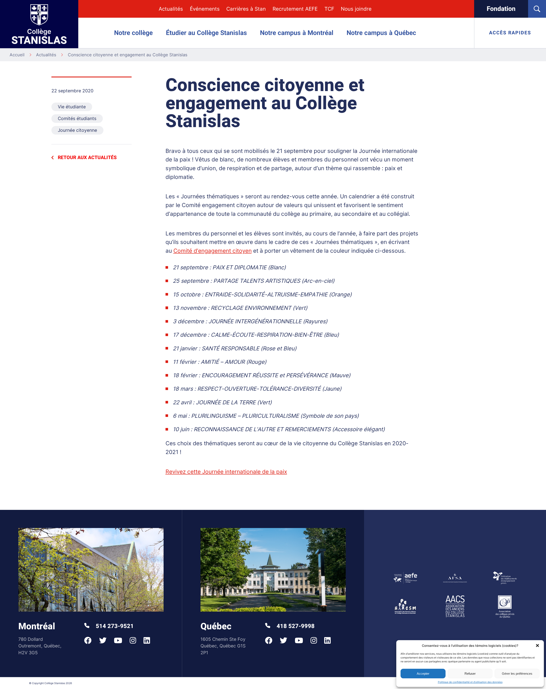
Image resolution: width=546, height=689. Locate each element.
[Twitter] (103, 640)
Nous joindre (356, 9)
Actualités (171, 9)
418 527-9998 (295, 626)
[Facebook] (88, 640)
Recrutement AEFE (295, 9)
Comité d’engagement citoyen (212, 250)
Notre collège (133, 33)
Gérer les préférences (517, 673)
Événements (205, 9)
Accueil (17, 54)
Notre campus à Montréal (296, 33)
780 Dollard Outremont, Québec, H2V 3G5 (39, 646)
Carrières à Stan (246, 9)
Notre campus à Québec (381, 33)
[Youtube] (118, 640)
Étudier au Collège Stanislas (206, 33)
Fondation (501, 9)
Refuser (470, 673)
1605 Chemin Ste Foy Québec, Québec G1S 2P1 (222, 646)
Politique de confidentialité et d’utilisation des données (470, 682)
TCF (329, 9)
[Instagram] (133, 640)
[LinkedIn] (147, 640)
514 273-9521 (114, 626)
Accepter (423, 673)
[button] (537, 645)
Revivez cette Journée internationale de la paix (226, 471)
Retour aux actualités (87, 157)
